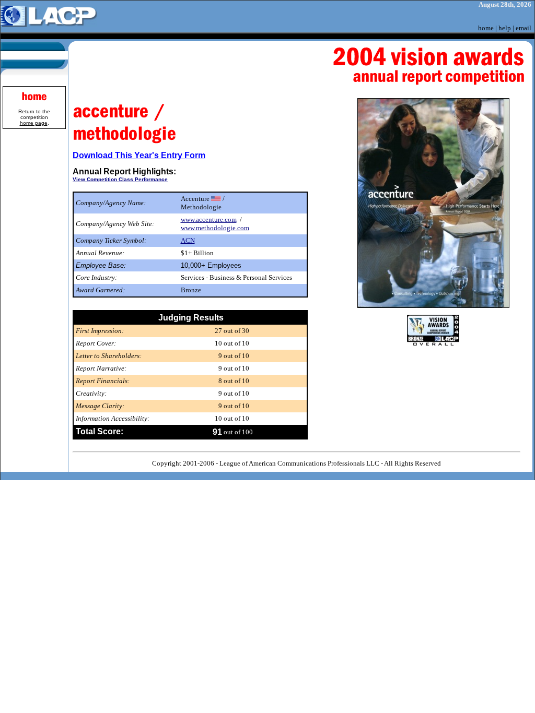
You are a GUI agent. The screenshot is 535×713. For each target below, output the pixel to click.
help (504, 28)
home (486, 28)
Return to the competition (34, 117)
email (523, 28)
